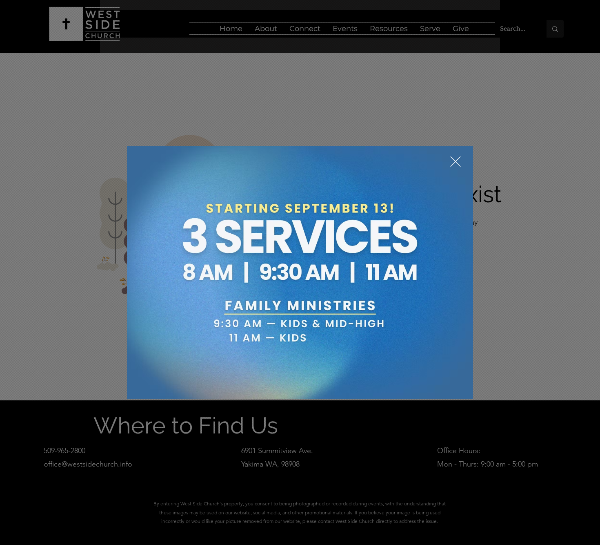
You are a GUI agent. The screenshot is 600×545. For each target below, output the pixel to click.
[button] (455, 161)
